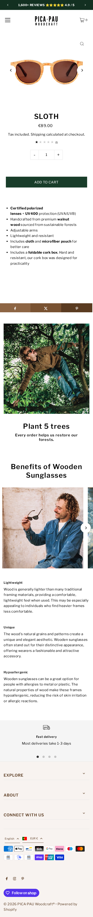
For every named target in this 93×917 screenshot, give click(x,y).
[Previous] (8, 5)
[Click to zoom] (82, 44)
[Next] (85, 5)
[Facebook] (7, 879)
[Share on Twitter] (45, 307)
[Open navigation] (7, 20)
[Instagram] (14, 879)
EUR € (34, 838)
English (9, 838)
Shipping (38, 134)
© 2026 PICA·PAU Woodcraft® (29, 904)
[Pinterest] (22, 879)
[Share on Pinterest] (76, 307)
